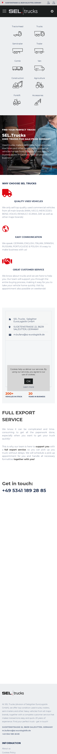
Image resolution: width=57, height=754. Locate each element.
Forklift (17, 95)
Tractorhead (17, 26)
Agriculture (39, 78)
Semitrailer (17, 44)
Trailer (39, 44)
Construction (18, 78)
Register (48, 2)
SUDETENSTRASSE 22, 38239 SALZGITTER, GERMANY (23, 3)
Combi (17, 61)
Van (39, 61)
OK (29, 381)
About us (6, 748)
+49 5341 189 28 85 (24, 490)
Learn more (28, 387)
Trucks (39, 26)
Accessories (37, 95)
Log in (53, 2)
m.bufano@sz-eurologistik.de (29, 334)
